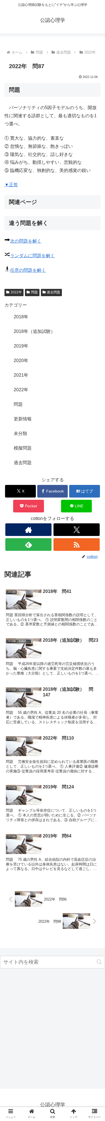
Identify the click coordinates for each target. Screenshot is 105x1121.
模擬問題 (23, 448)
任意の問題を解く (28, 270)
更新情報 (23, 418)
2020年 (21, 360)
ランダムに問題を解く (32, 255)
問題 (34, 292)
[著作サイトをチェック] (28, 529)
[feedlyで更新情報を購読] (28, 544)
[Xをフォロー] (76, 529)
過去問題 (53, 292)
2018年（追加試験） (34, 331)
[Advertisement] (52, 1030)
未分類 (20, 433)
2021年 (21, 375)
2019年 (21, 346)
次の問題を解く (25, 241)
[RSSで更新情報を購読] (76, 544)
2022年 (16, 292)
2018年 (21, 316)
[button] (99, 962)
